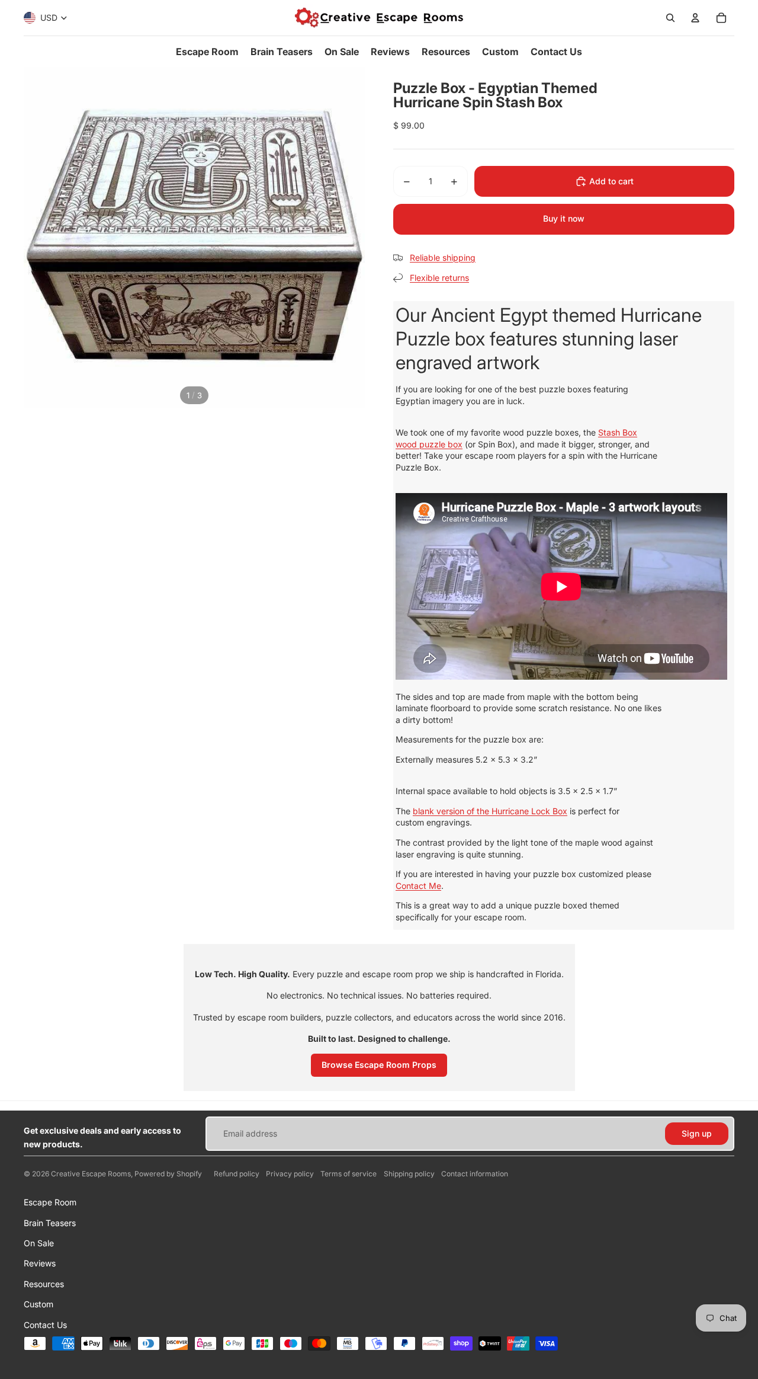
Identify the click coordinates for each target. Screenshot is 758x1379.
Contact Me (418, 886)
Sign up (697, 1133)
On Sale (39, 1243)
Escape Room (50, 1202)
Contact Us (45, 1325)
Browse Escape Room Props (379, 1065)
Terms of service (348, 1173)
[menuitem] (207, 52)
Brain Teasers (50, 1223)
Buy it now (563, 218)
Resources (44, 1284)
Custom (38, 1304)
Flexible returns (439, 278)
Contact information (474, 1173)
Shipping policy (409, 1173)
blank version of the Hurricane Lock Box (490, 811)
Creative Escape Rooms (91, 1173)
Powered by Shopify (168, 1173)
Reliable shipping (443, 257)
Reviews (40, 1263)
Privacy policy (290, 1173)
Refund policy (236, 1173)
